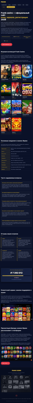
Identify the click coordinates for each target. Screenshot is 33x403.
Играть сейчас (4, 363)
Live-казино (14, 4)
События (19, 4)
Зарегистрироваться (6, 44)
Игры (9, 4)
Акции (27, 4)
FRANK (3, 2)
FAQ (23, 4)
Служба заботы (4, 4)
